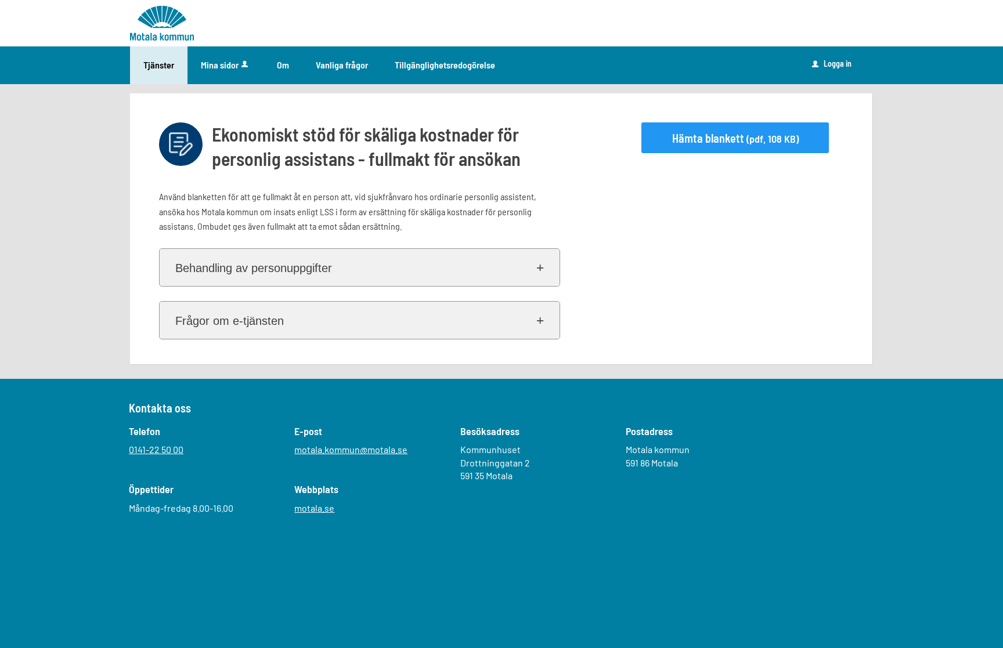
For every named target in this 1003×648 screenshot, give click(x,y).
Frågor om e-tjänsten (229, 320)
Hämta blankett (735, 138)
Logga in (832, 63)
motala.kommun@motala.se (350, 449)
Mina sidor (220, 64)
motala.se (314, 507)
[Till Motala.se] (162, 22)
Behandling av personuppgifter (253, 268)
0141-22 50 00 (156, 449)
